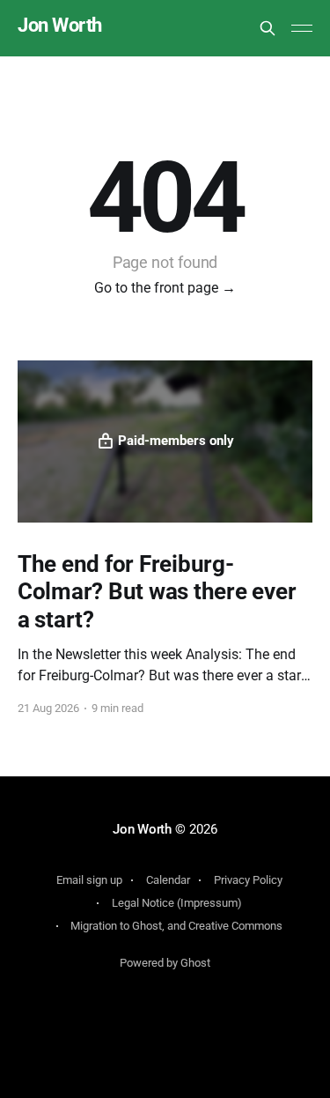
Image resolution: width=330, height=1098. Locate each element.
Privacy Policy (248, 880)
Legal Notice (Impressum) (177, 902)
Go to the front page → (165, 287)
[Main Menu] (302, 28)
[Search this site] (267, 28)
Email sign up (89, 880)
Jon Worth (60, 26)
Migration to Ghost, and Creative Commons (176, 925)
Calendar (168, 880)
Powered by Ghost (165, 962)
